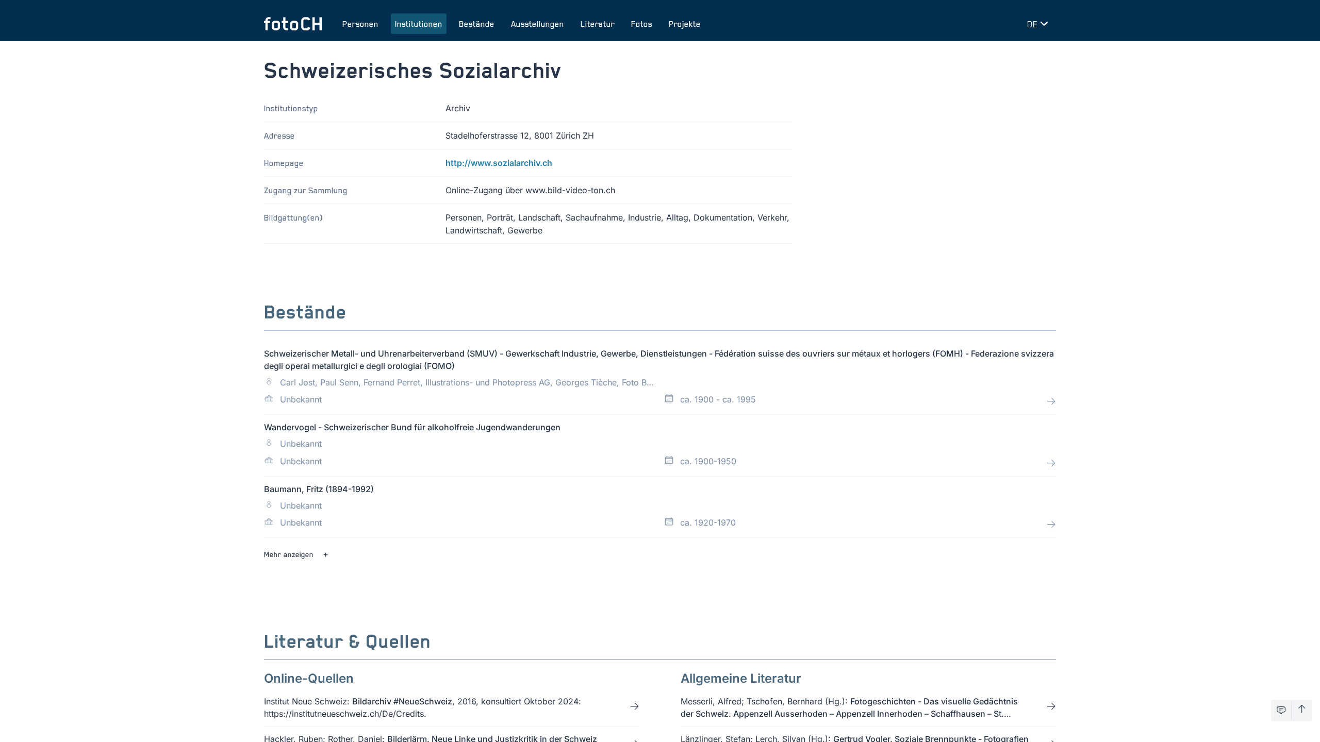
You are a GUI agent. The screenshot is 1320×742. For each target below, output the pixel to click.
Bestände (476, 23)
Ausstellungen (537, 23)
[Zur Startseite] (293, 23)
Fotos (641, 23)
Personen (360, 23)
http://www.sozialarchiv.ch (499, 163)
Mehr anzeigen (289, 554)
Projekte (685, 23)
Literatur (598, 23)
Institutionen (418, 23)
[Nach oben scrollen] (1302, 710)
